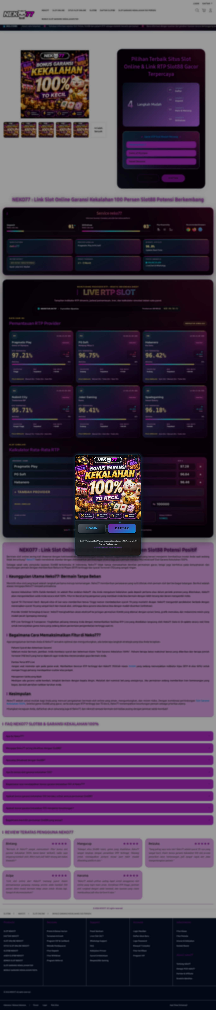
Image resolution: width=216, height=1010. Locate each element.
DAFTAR (122, 528)
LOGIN (92, 528)
